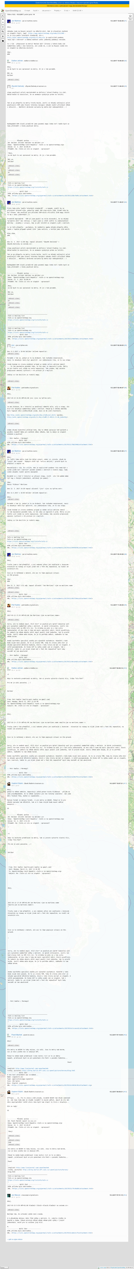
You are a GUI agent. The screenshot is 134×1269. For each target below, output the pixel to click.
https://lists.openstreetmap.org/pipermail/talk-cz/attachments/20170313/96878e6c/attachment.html (52, 339)
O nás (66, 10)
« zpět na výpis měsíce (14, 1239)
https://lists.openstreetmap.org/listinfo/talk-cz (28, 187)
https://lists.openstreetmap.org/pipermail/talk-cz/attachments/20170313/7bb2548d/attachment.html (52, 444)
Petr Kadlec (16, 387)
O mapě (27, 10)
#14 (125, 1195)
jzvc (13, 345)
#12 (125, 1035)
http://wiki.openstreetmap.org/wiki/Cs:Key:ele (26, 37)
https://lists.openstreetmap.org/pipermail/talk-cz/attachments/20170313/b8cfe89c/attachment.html (52, 195)
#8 (125, 554)
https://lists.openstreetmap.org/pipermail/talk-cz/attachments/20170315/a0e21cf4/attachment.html (52, 1233)
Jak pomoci (46, 10)
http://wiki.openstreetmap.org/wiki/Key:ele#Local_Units (33, 415)
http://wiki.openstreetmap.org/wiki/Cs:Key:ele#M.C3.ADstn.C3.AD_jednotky (37, 417)
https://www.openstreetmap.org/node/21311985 (46, 33)
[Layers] (130, 17)
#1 (125, 21)
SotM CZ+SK (77, 10)
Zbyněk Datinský (18, 86)
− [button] (3, 22)
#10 (125, 668)
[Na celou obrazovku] (2, 26)
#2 (125, 61)
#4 (125, 202)
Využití (35, 10)
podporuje (61, 3)
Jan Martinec (16, 20)
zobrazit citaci (13, 79)
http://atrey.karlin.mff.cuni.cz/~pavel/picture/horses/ (45, 1170)
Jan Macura (16, 1195)
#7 (125, 451)
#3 (125, 86)
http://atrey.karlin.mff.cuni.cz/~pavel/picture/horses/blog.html (48, 1070)
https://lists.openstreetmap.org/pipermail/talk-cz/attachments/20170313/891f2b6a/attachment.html (52, 598)
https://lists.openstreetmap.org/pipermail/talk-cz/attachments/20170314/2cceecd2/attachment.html (52, 1028)
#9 (125, 605)
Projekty (57, 10)
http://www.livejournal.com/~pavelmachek (32, 1068)
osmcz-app (103, 1267)
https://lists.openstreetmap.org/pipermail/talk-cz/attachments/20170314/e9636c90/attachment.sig (51, 1085)
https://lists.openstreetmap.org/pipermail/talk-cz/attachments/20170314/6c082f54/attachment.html (52, 777)
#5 (125, 345)
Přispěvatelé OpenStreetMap (118, 1267)
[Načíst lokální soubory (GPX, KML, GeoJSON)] (2, 40)
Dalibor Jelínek (17, 60)
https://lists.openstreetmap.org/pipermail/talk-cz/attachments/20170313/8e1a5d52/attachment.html (52, 661)
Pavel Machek (17, 1034)
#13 (125, 1092)
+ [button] (3, 19)
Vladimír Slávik (17, 783)
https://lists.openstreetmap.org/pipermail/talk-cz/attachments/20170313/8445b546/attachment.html (52, 548)
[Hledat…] (2, 31)
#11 (125, 783)
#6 (125, 388)
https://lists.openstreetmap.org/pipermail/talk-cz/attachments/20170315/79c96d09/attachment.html (52, 1188)
